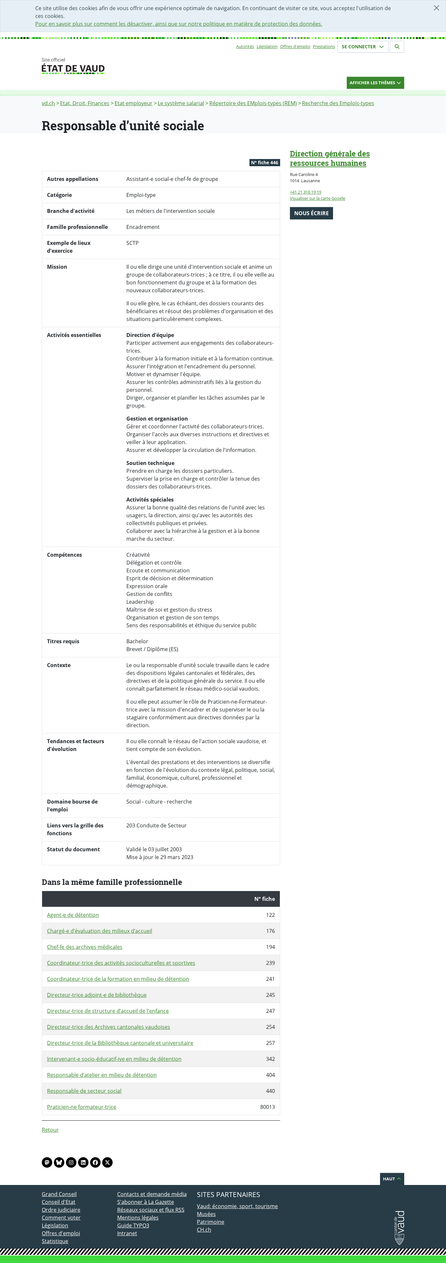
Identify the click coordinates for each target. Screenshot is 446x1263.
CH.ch (204, 1229)
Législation (267, 46)
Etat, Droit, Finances (84, 103)
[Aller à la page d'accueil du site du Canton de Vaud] (114, 66)
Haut (389, 1179)
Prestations (324, 46)
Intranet (127, 1233)
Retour (50, 1129)
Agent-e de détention (73, 915)
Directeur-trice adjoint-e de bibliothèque (97, 995)
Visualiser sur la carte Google (317, 198)
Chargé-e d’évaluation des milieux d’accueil (99, 931)
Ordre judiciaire (61, 1209)
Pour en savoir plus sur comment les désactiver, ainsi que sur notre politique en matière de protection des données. (178, 23)
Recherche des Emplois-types (338, 103)
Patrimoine (210, 1221)
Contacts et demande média (152, 1194)
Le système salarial (181, 103)
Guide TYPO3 (133, 1225)
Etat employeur (133, 103)
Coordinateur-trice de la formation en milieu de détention (118, 979)
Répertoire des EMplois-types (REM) (253, 103)
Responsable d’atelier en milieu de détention (102, 1075)
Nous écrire (311, 213)
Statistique (55, 1241)
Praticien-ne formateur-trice (81, 1107)
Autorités (245, 46)
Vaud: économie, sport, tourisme (237, 1206)
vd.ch (48, 103)
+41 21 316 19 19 (305, 192)
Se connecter (359, 46)
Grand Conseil (59, 1194)
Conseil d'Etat (58, 1202)
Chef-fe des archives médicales (84, 947)
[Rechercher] (397, 47)
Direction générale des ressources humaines (330, 158)
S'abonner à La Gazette (145, 1202)
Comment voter (61, 1217)
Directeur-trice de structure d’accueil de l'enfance (108, 1011)
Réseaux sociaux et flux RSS (150, 1209)
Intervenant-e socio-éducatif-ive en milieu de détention (114, 1059)
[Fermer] (436, 7)
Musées (206, 1214)
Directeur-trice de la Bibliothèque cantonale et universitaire (120, 1043)
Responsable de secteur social (84, 1091)
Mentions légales (138, 1217)
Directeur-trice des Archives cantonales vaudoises (108, 1027)
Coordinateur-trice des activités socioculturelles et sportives (121, 963)
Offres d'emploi (295, 46)
